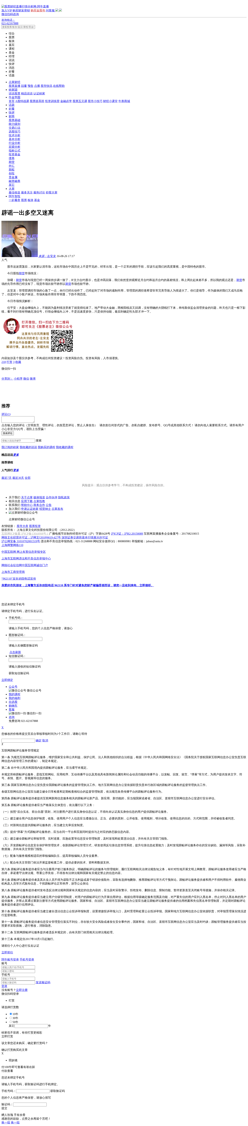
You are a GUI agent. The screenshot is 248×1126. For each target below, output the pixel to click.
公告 (49, 505)
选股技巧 (14, 131)
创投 (12, 173)
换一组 (5, 1122)
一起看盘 (14, 200)
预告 (30, 85)
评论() (6, 414)
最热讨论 (39, 192)
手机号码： (8, 1090)
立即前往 (7, 952)
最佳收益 (14, 192)
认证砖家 (39, 93)
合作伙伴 (51, 497)
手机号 (5, 974)
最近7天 (6, 477)
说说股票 (14, 93)
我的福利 (14, 698)
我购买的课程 (46, 447)
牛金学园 (14, 97)
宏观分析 (14, 146)
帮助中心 (27, 505)
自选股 (13, 701)
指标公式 (14, 150)
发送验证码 (43, 982)
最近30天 (18, 477)
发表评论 (7, 433)
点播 (37, 85)
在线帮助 (59, 85)
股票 (24, 200)
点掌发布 (57, 508)
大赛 (12, 188)
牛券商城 (124, 101)
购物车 (13, 705)
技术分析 (14, 135)
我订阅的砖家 (10, 447)
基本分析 (14, 139)
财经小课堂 (110, 101)
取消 (45, 740)
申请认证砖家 (29, 508)
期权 (12, 169)
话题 (12, 104)
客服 (12, 709)
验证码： (7, 1104)
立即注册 (22, 989)
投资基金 (14, 154)
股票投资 (35, 526)
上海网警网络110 (12, 545)
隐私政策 (64, 497)
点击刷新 (15, 652)
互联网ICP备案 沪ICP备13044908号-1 (24, 533)
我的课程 (14, 694)
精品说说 (27, 93)
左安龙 (47, 256)
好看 (12, 108)
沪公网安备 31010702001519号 (20, 541)
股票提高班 (37, 101)
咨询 (12, 717)
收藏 (18, 361)
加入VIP (6, 10)
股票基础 (14, 120)
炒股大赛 (51, 192)
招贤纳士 (45, 508)
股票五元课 (80, 101)
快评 (12, 112)
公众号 (13, 686)
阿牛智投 (14, 196)
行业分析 (14, 142)
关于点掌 (27, 497)
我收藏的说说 (28, 447)
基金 (37, 200)
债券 (12, 158)
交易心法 (14, 127)
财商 (12, 116)
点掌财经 (14, 82)
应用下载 (27, 501)
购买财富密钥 (21, 10)
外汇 (12, 165)
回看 (24, 85)
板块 (30, 200)
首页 (12, 101)
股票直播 (14, 85)
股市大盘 (22, 526)
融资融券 (14, 181)
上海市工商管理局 (13, 571)
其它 (12, 184)
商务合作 (39, 505)
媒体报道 (39, 497)
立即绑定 (7, 679)
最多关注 (27, 192)
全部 (28, 477)
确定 (39, 740)
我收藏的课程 (64, 447)
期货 (12, 162)
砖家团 (13, 89)
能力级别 (14, 123)
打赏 (9, 361)
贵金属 (13, 177)
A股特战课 (22, 101)
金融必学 (66, 101)
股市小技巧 (95, 101)
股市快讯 (46, 85)
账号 (4, 963)
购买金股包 (38, 10)
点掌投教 (39, 501)
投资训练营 (52, 101)
